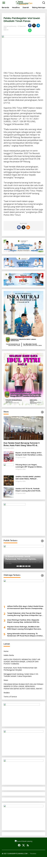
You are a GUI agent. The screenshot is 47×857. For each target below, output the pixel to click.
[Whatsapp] (30, 30)
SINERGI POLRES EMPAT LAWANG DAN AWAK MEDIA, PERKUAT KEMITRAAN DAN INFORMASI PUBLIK (29, 478)
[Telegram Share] (38, 25)
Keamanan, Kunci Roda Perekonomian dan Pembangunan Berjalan (20, 669)
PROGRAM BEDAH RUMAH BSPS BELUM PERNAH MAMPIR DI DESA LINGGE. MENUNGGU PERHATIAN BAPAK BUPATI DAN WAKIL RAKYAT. (23, 686)
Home (6, 651)
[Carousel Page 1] (18, 566)
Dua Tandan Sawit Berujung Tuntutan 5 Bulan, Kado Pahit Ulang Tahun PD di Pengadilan (22, 444)
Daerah (6, 30)
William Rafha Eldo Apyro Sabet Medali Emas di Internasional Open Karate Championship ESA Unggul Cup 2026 (25, 607)
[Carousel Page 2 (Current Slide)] (20, 566)
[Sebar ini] (30, 25)
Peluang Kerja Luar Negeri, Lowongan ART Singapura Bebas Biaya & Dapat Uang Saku (29, 466)
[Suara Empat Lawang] (24, 2)
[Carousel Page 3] (23, 566)
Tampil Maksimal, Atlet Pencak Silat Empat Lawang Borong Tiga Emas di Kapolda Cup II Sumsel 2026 (25, 614)
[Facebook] (19, 227)
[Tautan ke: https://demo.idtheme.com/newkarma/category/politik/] (42, 540)
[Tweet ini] (34, 25)
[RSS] (28, 227)
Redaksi (7, 692)
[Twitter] (23, 227)
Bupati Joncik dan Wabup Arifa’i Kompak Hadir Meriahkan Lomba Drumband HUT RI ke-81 (29, 454)
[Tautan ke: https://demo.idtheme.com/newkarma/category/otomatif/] (42, 412)
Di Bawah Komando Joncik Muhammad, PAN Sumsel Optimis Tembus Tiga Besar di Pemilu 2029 (21, 557)
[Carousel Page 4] (26, 566)
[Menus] (4, 3)
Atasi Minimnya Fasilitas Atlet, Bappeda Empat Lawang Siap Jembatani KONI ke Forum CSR (23, 621)
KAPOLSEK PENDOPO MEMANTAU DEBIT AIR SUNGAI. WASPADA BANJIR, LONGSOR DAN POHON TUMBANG (22, 661)
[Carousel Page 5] (29, 566)
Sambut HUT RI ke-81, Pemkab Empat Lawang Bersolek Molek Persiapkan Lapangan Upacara (28, 490)
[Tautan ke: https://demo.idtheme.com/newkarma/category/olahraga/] (42, 575)
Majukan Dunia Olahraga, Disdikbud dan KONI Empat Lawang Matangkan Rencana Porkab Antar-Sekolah (24, 628)
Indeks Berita (9, 655)
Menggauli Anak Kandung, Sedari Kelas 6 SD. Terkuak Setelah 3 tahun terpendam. (21, 675)
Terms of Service (10, 696)
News (6, 680)
